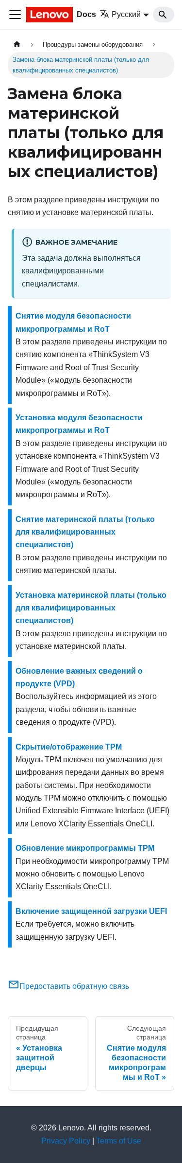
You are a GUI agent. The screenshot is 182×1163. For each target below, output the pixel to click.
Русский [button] (126, 14)
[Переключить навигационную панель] (15, 14)
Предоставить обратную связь (74, 986)
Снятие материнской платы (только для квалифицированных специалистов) (85, 532)
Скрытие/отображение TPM (69, 747)
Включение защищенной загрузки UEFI (91, 911)
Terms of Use (118, 1141)
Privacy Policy (65, 1141)
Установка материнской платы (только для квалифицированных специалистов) (91, 608)
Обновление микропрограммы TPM (85, 848)
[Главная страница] (17, 44)
